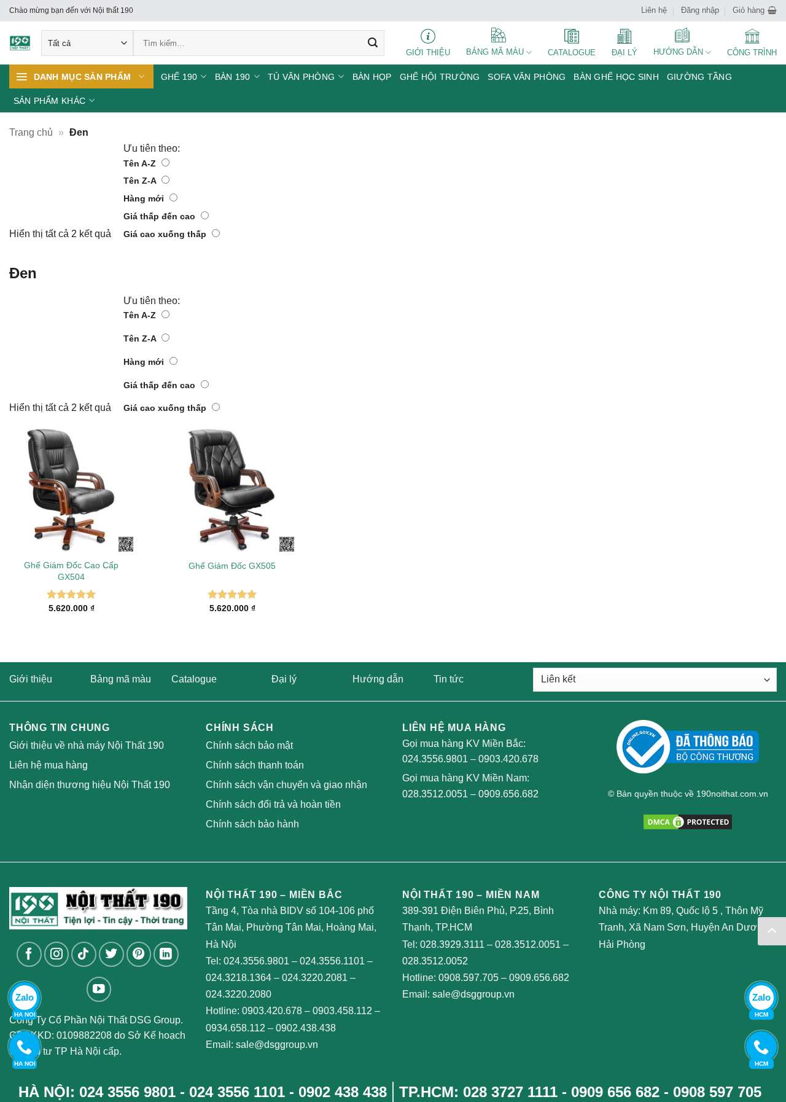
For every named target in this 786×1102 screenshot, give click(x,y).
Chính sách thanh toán (255, 765)
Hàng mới (144, 198)
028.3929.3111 (452, 944)
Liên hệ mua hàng (48, 765)
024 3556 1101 (237, 1092)
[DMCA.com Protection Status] (688, 821)
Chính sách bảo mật (249, 745)
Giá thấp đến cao (160, 216)
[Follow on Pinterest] (139, 954)
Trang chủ (31, 132)
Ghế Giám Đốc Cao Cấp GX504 (71, 571)
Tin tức (449, 679)
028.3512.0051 (435, 794)
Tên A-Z (140, 163)
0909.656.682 (508, 794)
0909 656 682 (615, 1092)
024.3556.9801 (435, 759)
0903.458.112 (342, 1011)
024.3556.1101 (332, 961)
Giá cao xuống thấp (166, 234)
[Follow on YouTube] (99, 989)
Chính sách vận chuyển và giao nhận (286, 785)
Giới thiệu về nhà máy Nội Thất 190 (86, 745)
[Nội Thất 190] (21, 43)
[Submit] (372, 43)
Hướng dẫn (377, 679)
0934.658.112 (235, 1028)
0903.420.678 (508, 759)
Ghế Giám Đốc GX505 (232, 566)
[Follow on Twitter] (111, 954)
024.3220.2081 (315, 977)
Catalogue (194, 679)
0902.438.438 (306, 1028)
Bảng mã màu (120, 679)
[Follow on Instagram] (56, 954)
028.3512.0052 (435, 961)
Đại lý (284, 679)
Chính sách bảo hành (252, 824)
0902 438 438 (342, 1092)
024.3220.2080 (238, 994)
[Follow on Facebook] (29, 954)
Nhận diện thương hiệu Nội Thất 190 (89, 785)
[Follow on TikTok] (83, 954)
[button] (755, 10)
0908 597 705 (717, 1092)
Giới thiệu (30, 679)
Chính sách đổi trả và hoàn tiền (273, 804)
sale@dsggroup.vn (277, 1044)
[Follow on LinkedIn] (166, 954)
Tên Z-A (140, 181)
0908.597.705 (468, 977)
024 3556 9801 (127, 1092)
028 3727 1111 (510, 1092)
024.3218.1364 (238, 977)
